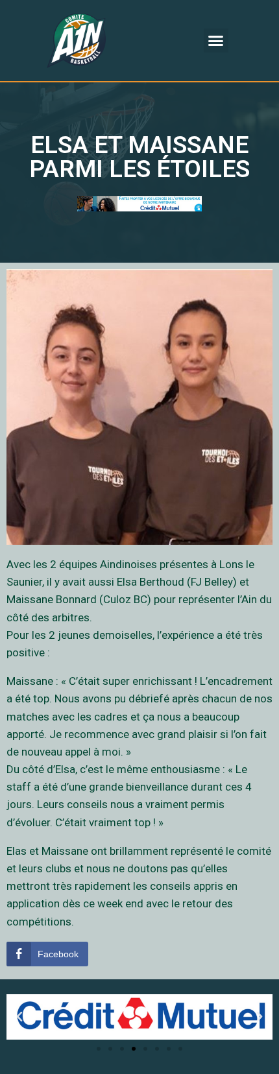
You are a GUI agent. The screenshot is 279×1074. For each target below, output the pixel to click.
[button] (216, 41)
